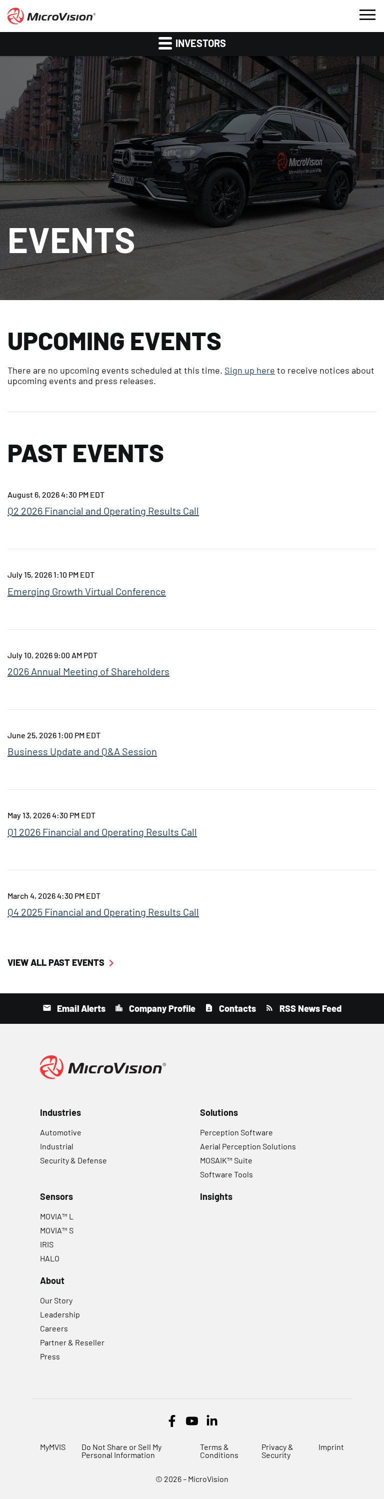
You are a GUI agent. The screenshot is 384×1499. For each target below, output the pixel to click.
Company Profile (161, 1008)
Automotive (61, 1132)
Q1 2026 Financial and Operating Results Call (102, 832)
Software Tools (226, 1174)
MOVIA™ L (57, 1216)
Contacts (236, 1008)
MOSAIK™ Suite (226, 1160)
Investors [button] (200, 43)
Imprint (331, 1446)
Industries (60, 1112)
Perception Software (236, 1132)
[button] (367, 13)
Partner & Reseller (72, 1342)
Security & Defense (73, 1160)
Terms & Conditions (219, 1450)
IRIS (47, 1244)
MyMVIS (53, 1446)
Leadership (60, 1314)
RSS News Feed (310, 1008)
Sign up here (249, 370)
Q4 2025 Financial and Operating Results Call (103, 912)
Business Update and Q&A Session (82, 751)
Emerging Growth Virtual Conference (87, 591)
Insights (216, 1196)
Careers (54, 1328)
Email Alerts (80, 1008)
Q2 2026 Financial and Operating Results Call (103, 511)
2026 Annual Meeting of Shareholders (89, 671)
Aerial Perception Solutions (248, 1146)
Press (50, 1356)
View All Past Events (56, 962)
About (52, 1280)
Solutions (219, 1112)
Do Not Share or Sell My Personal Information (122, 1450)
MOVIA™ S (57, 1230)
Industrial (57, 1146)
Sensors (56, 1196)
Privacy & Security (278, 1450)
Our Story (56, 1300)
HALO (50, 1258)
